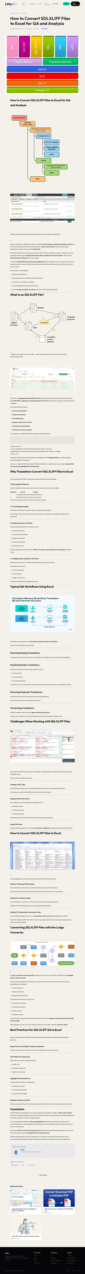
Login (66, 4)
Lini (9, 4)
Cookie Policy (70, 1263)
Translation (54, 1263)
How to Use (37, 1263)
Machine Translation (56, 1260)
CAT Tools (23, 13)
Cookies (78, 1270)
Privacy (68, 1270)
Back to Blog (43, 1175)
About (35, 1260)
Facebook (16, 1165)
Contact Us (70, 1255)
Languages (32, 4)
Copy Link (32, 1165)
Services (40, 4)
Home (11, 13)
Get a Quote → (75, 3)
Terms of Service (71, 1260)
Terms (73, 1270)
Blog (16, 13)
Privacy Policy (70, 1258)
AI (51, 1255)
